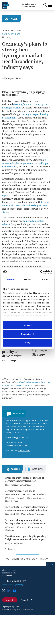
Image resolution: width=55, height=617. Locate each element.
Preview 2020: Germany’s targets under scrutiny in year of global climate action (26, 508)
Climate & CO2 (12, 514)
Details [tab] (27, 279)
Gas (7, 485)
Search (45, 5)
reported (6, 195)
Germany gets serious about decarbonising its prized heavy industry (26, 492)
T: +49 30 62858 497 (14, 580)
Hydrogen (26, 485)
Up (52, 564)
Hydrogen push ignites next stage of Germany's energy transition (24, 479)
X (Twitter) (4, 591)
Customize (26, 334)
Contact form (24, 450)
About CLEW (26, 600)
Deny (27, 343)
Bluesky (15, 591)
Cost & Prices (12, 501)
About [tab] (45, 279)
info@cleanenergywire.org (12, 584)
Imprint (5, 607)
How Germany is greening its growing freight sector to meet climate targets (25, 538)
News (14, 18)
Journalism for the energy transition (28, 5)
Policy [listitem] (19, 78)
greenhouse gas (16, 247)
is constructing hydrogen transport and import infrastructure (26, 163)
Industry (16, 485)
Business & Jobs (35, 498)
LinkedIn (9, 591)
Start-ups (22, 527)
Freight (9, 543)
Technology (11, 530)
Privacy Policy (14, 607)
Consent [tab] (10, 279)
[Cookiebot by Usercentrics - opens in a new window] (40, 272)
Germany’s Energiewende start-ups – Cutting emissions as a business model (25, 522)
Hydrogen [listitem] (8, 78)
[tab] (12, 470)
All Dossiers (10, 549)
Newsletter (10, 600)
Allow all (27, 325)
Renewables (27, 514)
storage (6, 212)
